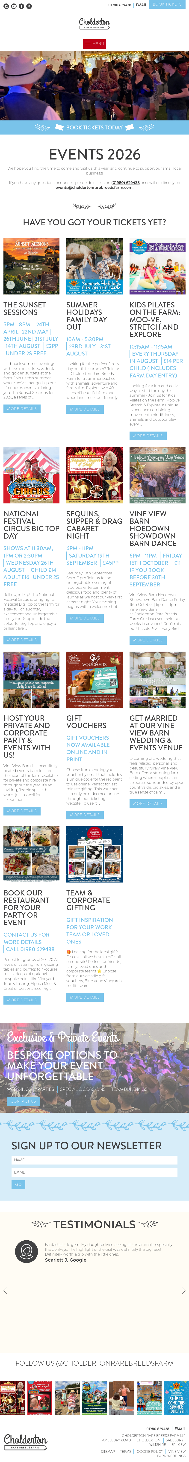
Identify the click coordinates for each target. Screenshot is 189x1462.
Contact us (23, 1101)
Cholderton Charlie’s (25, 1442)
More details (22, 408)
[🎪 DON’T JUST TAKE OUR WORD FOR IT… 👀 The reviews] (40, 1397)
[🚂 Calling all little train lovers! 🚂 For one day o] (149, 1397)
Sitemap (108, 1451)
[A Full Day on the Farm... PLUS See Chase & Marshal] (94, 1397)
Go (18, 1184)
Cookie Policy (150, 1451)
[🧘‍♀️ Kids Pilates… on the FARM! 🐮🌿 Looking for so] (121, 1397)
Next (184, 1290)
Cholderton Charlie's (94, 24)
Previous (5, 1290)
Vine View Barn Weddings (171, 1454)
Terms (125, 1451)
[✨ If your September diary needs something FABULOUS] (12, 1397)
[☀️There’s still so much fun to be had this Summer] (176, 1397)
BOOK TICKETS (167, 4)
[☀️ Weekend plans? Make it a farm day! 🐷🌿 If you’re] (67, 1397)
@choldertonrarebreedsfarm (115, 1363)
